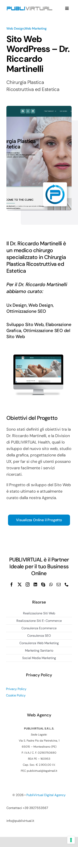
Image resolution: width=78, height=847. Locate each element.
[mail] (59, 585)
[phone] (67, 585)
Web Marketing (35, 28)
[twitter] (20, 585)
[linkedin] (35, 585)
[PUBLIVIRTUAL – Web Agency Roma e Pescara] (29, 6)
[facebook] (12, 585)
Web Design (15, 28)
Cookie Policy (16, 695)
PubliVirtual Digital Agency (46, 795)
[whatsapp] (51, 585)
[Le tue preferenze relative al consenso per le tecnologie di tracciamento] (71, 840)
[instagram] (28, 585)
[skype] (43, 585)
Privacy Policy (16, 689)
